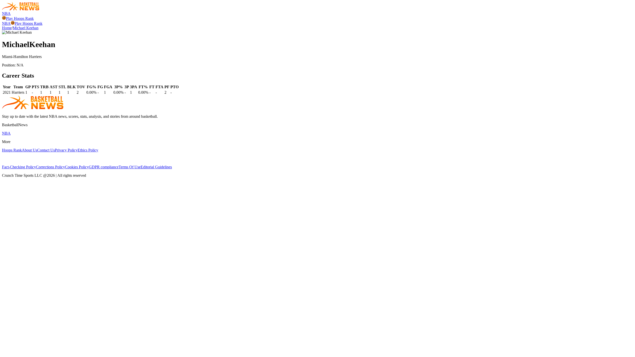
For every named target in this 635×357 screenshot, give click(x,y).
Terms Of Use (130, 167)
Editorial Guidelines (156, 167)
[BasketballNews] (20, 9)
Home (7, 28)
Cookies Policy (77, 167)
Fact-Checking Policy (19, 167)
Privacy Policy (66, 150)
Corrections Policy (50, 167)
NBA (6, 13)
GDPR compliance (104, 167)
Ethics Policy (88, 150)
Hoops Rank (12, 150)
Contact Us (46, 150)
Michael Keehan (25, 28)
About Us (29, 150)
